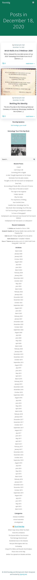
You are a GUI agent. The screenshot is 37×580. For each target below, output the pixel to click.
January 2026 (18, 254)
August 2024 (18, 262)
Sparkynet (23, 574)
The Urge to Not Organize (18, 191)
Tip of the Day (19, 527)
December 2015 (18, 484)
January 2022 (18, 294)
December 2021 (18, 297)
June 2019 (18, 370)
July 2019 (18, 368)
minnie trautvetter (18, 519)
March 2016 (18, 476)
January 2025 (18, 256)
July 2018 (18, 400)
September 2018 (18, 395)
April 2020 (18, 343)
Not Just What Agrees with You (18, 543)
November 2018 (18, 389)
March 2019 (18, 379)
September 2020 (18, 330)
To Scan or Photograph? (18, 213)
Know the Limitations (18, 533)
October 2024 (19, 259)
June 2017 (18, 436)
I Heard (18, 167)
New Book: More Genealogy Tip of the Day (18, 208)
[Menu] (33, 2)
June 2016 (18, 468)
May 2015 (18, 504)
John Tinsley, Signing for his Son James (21, 236)
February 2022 (18, 292)
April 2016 (18, 474)
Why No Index (18, 197)
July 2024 (18, 264)
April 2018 (18, 408)
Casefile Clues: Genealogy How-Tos (18, 205)
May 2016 (18, 471)
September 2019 (18, 362)
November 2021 (18, 300)
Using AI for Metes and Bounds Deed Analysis (18, 549)
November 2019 (18, 357)
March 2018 (18, 411)
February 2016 (18, 479)
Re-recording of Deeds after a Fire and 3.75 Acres (18, 186)
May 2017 (18, 438)
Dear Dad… (18, 183)
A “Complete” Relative (23, 238)
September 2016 (18, 460)
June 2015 (18, 501)
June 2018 (18, 403)
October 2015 (19, 490)
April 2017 (18, 441)
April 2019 (18, 376)
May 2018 (18, 406)
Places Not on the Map (18, 551)
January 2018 (18, 417)
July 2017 (18, 433)
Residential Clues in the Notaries (18, 541)
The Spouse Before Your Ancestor (18, 535)
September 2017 (18, 427)
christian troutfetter (18, 517)
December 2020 (18, 321)
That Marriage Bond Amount (18, 538)
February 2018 (18, 414)
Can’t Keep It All (18, 170)
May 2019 (18, 373)
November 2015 (18, 487)
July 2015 (18, 498)
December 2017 (18, 419)
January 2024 (18, 275)
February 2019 (18, 381)
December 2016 (18, 452)
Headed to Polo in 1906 (22, 228)
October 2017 (19, 425)
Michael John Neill (19, 45)
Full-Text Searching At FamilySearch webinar (18, 210)
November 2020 (18, 324)
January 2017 (18, 449)
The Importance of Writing (18, 200)
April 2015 (18, 506)
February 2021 (18, 316)
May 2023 (18, 283)
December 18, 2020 (18, 47)
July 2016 (18, 465)
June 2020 (18, 338)
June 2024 (18, 267)
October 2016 (19, 457)
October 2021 (19, 302)
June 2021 (18, 311)
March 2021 (18, 313)
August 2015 (18, 495)
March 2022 (18, 289)
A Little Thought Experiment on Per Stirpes (18, 175)
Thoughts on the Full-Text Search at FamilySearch (18, 181)
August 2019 (18, 365)
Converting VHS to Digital (18, 172)
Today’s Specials (18, 194)
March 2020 (18, 346)
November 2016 (18, 455)
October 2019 (19, 359)
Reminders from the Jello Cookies (18, 178)
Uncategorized (18, 522)
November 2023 (18, 278)
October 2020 (19, 327)
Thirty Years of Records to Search (18, 189)
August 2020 (18, 332)
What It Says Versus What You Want (18, 530)
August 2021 (18, 308)
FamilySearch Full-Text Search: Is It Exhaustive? (18, 221)
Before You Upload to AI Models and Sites (18, 554)
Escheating (18, 546)
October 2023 (19, 281)
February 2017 (18, 446)
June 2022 (18, 286)
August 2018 (18, 397)
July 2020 (18, 335)
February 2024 (18, 273)
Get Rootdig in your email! (18, 125)
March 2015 (18, 509)
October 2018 (19, 392)
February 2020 (18, 349)
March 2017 (18, 444)
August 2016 (18, 463)
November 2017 (18, 422)
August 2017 (18, 430)
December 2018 (18, 387)
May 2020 (18, 340)
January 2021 (18, 319)
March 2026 (18, 251)
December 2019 (18, 354)
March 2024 (18, 270)
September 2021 (18, 305)
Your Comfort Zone (18, 202)
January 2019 (18, 384)
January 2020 (18, 351)
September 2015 (18, 493)
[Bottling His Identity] (18, 82)
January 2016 (18, 482)
